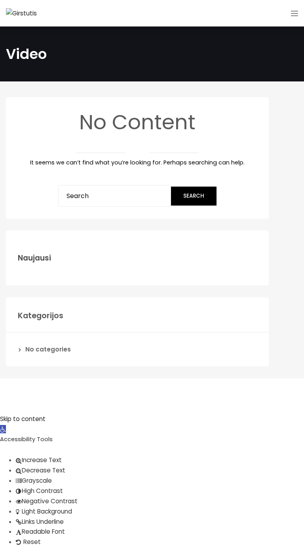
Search (193, 196)
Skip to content (23, 419)
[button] (3, 429)
